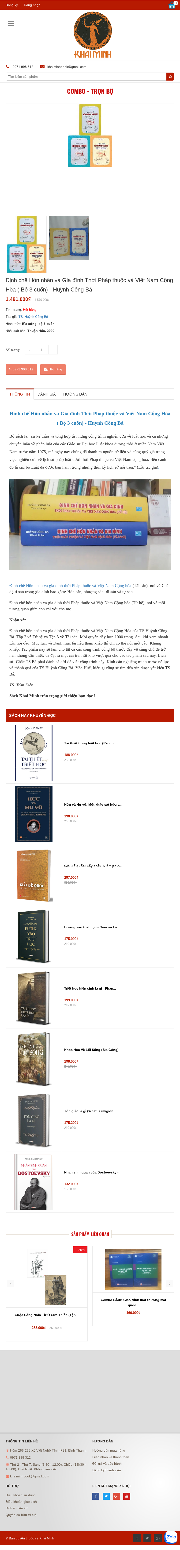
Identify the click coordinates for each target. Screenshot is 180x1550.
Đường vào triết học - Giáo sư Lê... (92, 927)
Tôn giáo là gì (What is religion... (90, 1111)
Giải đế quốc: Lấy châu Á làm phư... (93, 866)
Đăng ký (12, 5)
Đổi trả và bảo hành (107, 1463)
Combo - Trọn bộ (90, 91)
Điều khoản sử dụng (21, 1495)
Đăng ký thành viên (106, 1470)
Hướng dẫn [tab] (75, 394)
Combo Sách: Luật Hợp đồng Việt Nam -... (133, 1309)
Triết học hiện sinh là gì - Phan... (90, 988)
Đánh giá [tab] (47, 394)
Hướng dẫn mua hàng (108, 1450)
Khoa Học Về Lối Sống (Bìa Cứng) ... (93, 1050)
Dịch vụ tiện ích (17, 1508)
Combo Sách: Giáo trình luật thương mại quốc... (46, 1302)
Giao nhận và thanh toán (110, 1457)
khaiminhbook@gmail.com (66, 67)
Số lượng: (13, 350)
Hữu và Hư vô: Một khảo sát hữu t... (93, 804)
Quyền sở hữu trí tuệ (21, 1515)
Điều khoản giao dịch (21, 1501)
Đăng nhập (32, 5)
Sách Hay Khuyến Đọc (32, 716)
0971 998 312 (22, 369)
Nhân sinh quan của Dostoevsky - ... (93, 1172)
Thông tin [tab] (19, 394)
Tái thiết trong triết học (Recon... (90, 743)
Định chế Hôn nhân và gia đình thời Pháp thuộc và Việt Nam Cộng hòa (70, 585)
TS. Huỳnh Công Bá (33, 317)
